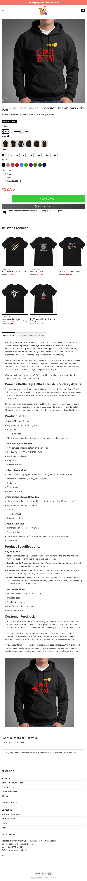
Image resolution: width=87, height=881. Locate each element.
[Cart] (83, 10)
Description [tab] (8, 335)
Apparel (13, 108)
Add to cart (48, 198)
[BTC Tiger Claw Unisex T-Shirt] (15, 251)
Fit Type (5, 126)
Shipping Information (11, 814)
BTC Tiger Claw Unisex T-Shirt (14, 272)
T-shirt (23, 108)
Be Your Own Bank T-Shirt (69, 272)
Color (4, 160)
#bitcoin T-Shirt (36, 272)
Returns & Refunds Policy (13, 783)
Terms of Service (9, 792)
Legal (4, 828)
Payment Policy (8, 819)
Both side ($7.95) (14, 181)
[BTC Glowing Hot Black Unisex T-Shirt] (43, 298)
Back (9, 178)
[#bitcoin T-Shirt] (43, 251)
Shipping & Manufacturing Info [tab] (31, 335)
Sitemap (5, 796)
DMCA (4, 823)
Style (5, 136)
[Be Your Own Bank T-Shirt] (72, 251)
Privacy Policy (8, 787)
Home (4, 108)
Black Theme (35, 108)
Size (4, 150)
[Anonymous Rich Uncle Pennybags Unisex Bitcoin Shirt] (15, 298)
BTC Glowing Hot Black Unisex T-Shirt (42, 320)
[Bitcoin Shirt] (43, 10)
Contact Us (7, 810)
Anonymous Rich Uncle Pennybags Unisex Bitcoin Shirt (14, 320)
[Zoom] (4, 99)
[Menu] (3, 10)
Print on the (7, 170)
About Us (6, 778)
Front (9, 174)
